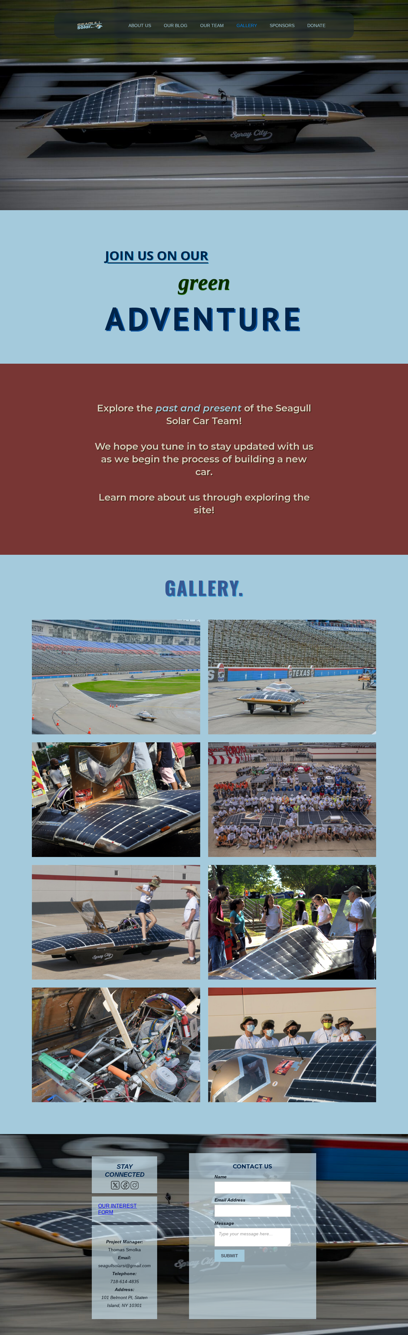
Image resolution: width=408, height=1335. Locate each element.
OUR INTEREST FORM (117, 1209)
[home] (90, 25)
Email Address (230, 1200)
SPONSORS (282, 25)
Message (224, 1223)
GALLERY (247, 25)
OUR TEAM (212, 25)
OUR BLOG (175, 25)
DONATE (316, 25)
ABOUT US (139, 25)
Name (221, 1176)
